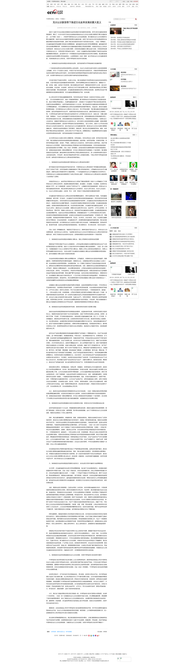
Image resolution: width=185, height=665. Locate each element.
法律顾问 (97, 654)
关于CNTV (73, 654)
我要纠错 (62, 635)
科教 (76, 4)
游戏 (137, 4)
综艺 (62, 4)
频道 (133, 6)
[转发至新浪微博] (98, 635)
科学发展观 (69, 631)
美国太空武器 (131, 201)
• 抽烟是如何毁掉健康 (129, 116)
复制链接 (69, 635)
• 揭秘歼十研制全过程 (129, 114)
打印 (56, 635)
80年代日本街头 (116, 217)
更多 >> (135, 135)
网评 (119, 231)
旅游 (100, 4)
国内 (111, 231)
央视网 (48, 1)
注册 (128, 1)
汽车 (96, 4)
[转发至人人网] (93, 635)
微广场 (122, 111)
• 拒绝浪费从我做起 (130, 118)
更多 (136, 25)
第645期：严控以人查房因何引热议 (121, 48)
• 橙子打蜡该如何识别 (116, 114)
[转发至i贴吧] (95, 635)
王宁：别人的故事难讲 (114, 170)
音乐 (72, 4)
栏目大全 (59, 6)
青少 (79, 4)
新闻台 (57, 19)
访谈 (130, 4)
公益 (89, 4)
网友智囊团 (118, 654)
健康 (103, 4)
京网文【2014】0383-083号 (94, 659)
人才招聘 (86, 654)
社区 (117, 4)
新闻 (51, 4)
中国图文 (62, 19)
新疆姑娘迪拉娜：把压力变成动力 (121, 151)
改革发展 (53, 631)
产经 (93, 4)
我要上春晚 (127, 129)
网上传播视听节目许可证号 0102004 (69, 661)
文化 (83, 4)
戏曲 (69, 4)
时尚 (106, 4)
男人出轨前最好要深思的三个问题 (121, 142)
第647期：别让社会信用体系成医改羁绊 (123, 44)
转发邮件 (76, 635)
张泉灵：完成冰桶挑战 (124, 183)
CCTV (128, 6)
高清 (97, 6)
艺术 (86, 4)
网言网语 (123, 72)
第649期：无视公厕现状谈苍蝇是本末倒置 (123, 39)
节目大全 (64, 6)
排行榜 (132, 111)
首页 (48, 4)
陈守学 (113, 140)
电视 (48, 6)
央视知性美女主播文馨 (124, 170)
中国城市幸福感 (116, 108)
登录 (124, 1)
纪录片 (109, 6)
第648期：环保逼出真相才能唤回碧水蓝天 (123, 42)
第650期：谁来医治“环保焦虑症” (120, 37)
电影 (101, 6)
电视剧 (105, 6)
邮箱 (133, 4)
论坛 (127, 4)
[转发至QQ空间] (91, 635)
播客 (123, 6)
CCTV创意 (112, 654)
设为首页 (135, 1)
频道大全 (52, 6)
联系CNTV (80, 654)
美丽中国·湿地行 (113, 129)
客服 (131, 1)
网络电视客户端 (89, 6)
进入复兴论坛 (82, 28)
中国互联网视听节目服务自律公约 (100, 661)
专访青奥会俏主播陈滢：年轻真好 (121, 156)
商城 (113, 4)
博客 (123, 4)
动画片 (114, 6)
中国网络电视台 (56, 1)
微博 (120, 4)
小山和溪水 (114, 158)
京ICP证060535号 (82, 659)
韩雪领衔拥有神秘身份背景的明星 (121, 147)
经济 (55, 4)
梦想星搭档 (120, 129)
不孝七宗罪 (131, 108)
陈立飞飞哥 (114, 149)
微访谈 (112, 111)
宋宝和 (113, 145)
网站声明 (91, 654)
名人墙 (127, 111)
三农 (110, 4)
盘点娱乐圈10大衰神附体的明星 (120, 138)
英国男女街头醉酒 (131, 217)
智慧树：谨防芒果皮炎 (134, 170)
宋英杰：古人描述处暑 (114, 183)
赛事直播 (78, 6)
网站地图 (63, 1)
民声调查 (123, 79)
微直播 (117, 111)
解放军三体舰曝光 (116, 201)
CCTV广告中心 (104, 654)
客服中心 (124, 654)
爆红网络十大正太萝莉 (134, 183)
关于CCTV (61, 654)
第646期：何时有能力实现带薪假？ (121, 46)
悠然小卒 (113, 154)
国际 (115, 231)
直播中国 (72, 6)
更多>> (135, 97)
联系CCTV (67, 654)
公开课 (119, 6)
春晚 (65, 4)
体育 (58, 4)
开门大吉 (134, 128)
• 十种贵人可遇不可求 (116, 116)
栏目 (136, 6)
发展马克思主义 (61, 631)
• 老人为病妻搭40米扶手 (117, 118)
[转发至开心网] (89, 635)
